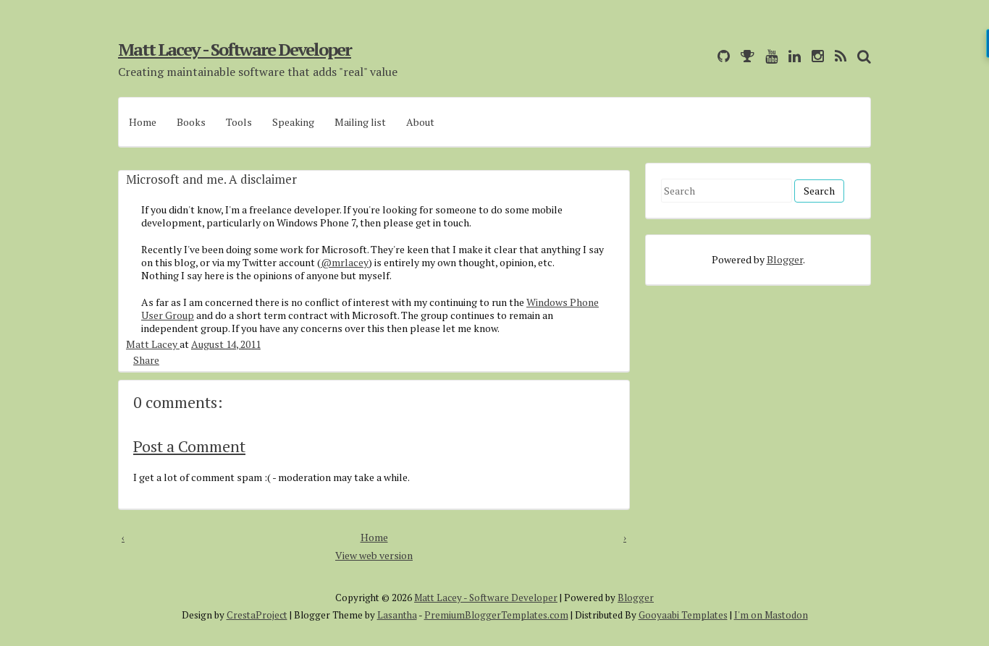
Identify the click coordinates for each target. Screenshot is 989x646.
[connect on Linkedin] (791, 56)
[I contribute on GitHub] (720, 56)
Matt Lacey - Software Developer (234, 49)
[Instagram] (814, 56)
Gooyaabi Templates (683, 614)
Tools (239, 122)
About (420, 122)
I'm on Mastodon (771, 614)
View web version (374, 555)
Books (191, 122)
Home (142, 122)
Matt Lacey (153, 344)
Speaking (293, 122)
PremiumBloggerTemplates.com (496, 614)
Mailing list (360, 122)
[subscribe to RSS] (837, 56)
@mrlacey (345, 262)
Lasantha (397, 614)
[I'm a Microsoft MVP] (743, 56)
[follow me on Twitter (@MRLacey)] (703, 56)
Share (146, 359)
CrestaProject (257, 614)
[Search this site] (860, 56)
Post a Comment (189, 445)
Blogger (785, 259)
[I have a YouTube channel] (768, 56)
